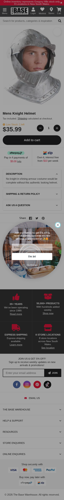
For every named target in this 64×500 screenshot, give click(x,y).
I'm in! (32, 256)
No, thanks (32, 265)
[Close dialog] (57, 224)
